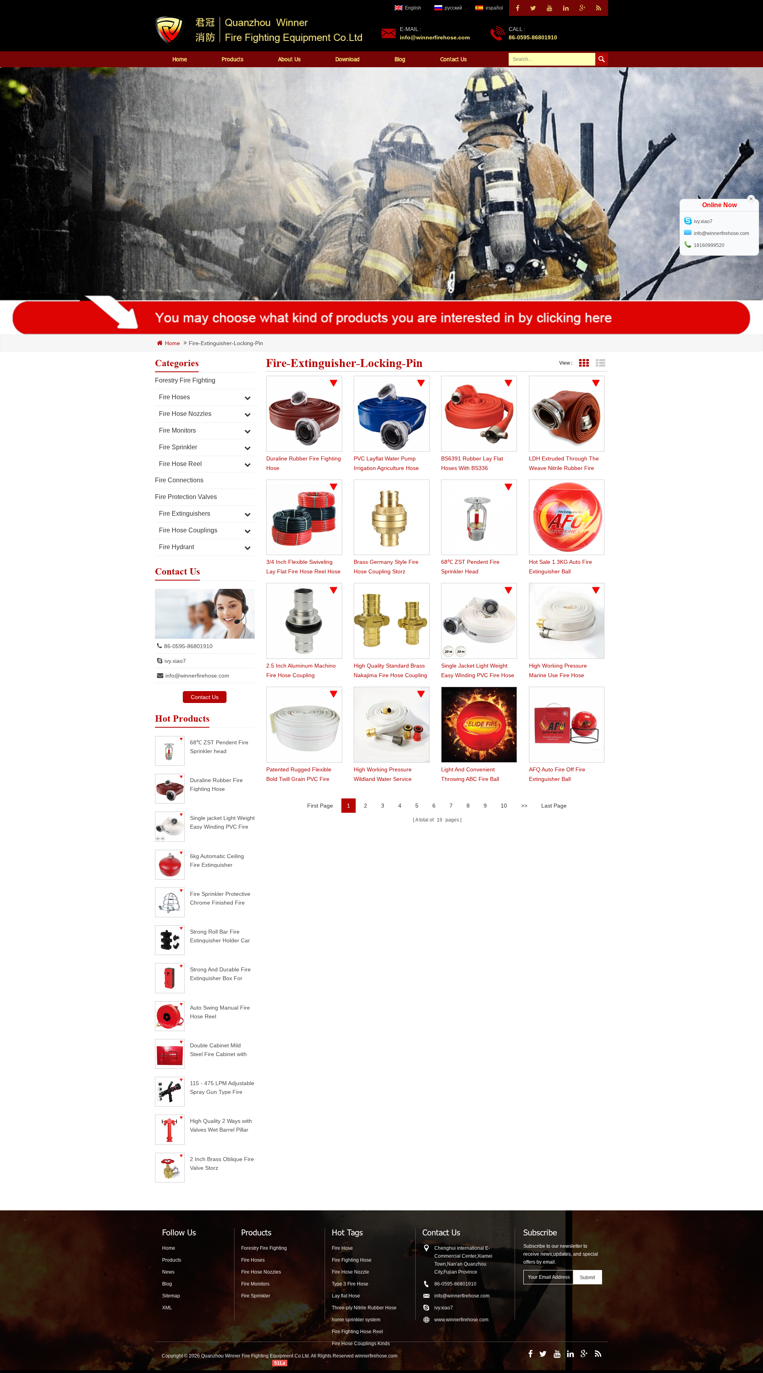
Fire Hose (342, 1248)
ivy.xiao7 (175, 661)
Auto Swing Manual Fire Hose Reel (220, 1011)
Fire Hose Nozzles (185, 413)
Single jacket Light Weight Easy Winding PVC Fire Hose (222, 822)
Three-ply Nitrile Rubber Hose (364, 1308)
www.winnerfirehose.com (461, 1320)
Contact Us (453, 59)
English (413, 8)
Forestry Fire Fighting (185, 380)
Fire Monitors (177, 430)
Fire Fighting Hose (352, 1260)
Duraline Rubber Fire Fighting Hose (216, 784)
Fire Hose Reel (180, 463)
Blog (400, 59)
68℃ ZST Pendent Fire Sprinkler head (219, 746)
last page (554, 805)
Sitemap (171, 1296)
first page (320, 805)
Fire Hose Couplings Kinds (361, 1343)
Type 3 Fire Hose (350, 1284)
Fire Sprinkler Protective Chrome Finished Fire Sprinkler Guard (220, 898)
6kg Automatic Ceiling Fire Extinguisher (217, 860)
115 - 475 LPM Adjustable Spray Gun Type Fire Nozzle (222, 1087)
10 (504, 805)
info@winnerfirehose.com (435, 37)
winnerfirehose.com (376, 1356)
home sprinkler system (356, 1320)
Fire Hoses (174, 397)
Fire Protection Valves (186, 496)
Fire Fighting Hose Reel (357, 1331)
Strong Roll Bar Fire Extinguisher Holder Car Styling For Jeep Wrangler (220, 935)
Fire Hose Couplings (188, 530)
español (494, 8)
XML (167, 1308)
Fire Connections (179, 480)
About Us (289, 59)
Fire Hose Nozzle (350, 1272)
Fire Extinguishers (184, 513)
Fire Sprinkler (178, 447)
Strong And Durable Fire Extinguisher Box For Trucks (220, 973)
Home (179, 59)
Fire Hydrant (176, 547)
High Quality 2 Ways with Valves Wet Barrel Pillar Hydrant (221, 1125)
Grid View (584, 363)
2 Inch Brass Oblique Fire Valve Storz (222, 1163)
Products (232, 59)
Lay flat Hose (346, 1296)
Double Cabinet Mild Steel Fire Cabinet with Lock (218, 1049)
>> (524, 805)
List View (600, 363)
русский (453, 8)
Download (347, 59)
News (168, 1272)
